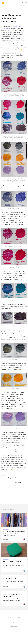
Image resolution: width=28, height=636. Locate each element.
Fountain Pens (17, 11)
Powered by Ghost (14, 626)
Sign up (14, 622)
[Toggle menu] (26, 2)
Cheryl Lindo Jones (7, 11)
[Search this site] (23, 2)
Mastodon (11, 467)
